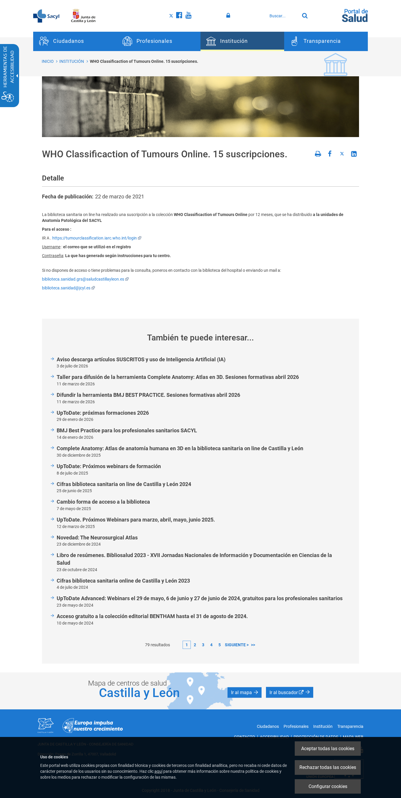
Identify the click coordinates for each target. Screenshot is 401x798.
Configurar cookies (328, 786)
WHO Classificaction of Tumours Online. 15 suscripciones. (144, 61)
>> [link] (253, 644)
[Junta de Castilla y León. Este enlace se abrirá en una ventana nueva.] (83, 15)
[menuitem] (75, 41)
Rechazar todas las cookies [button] (327, 767)
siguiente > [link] (237, 644)
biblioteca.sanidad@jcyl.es (66, 288)
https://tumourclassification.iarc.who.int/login (94, 238)
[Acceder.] (229, 15)
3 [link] (203, 644)
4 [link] (211, 644)
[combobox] (283, 15)
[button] (245, 692)
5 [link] (219, 644)
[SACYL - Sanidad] (46, 15)
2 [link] (195, 644)
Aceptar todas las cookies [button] (327, 748)
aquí (158, 771)
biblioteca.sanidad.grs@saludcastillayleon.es (83, 279)
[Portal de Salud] (355, 15)
